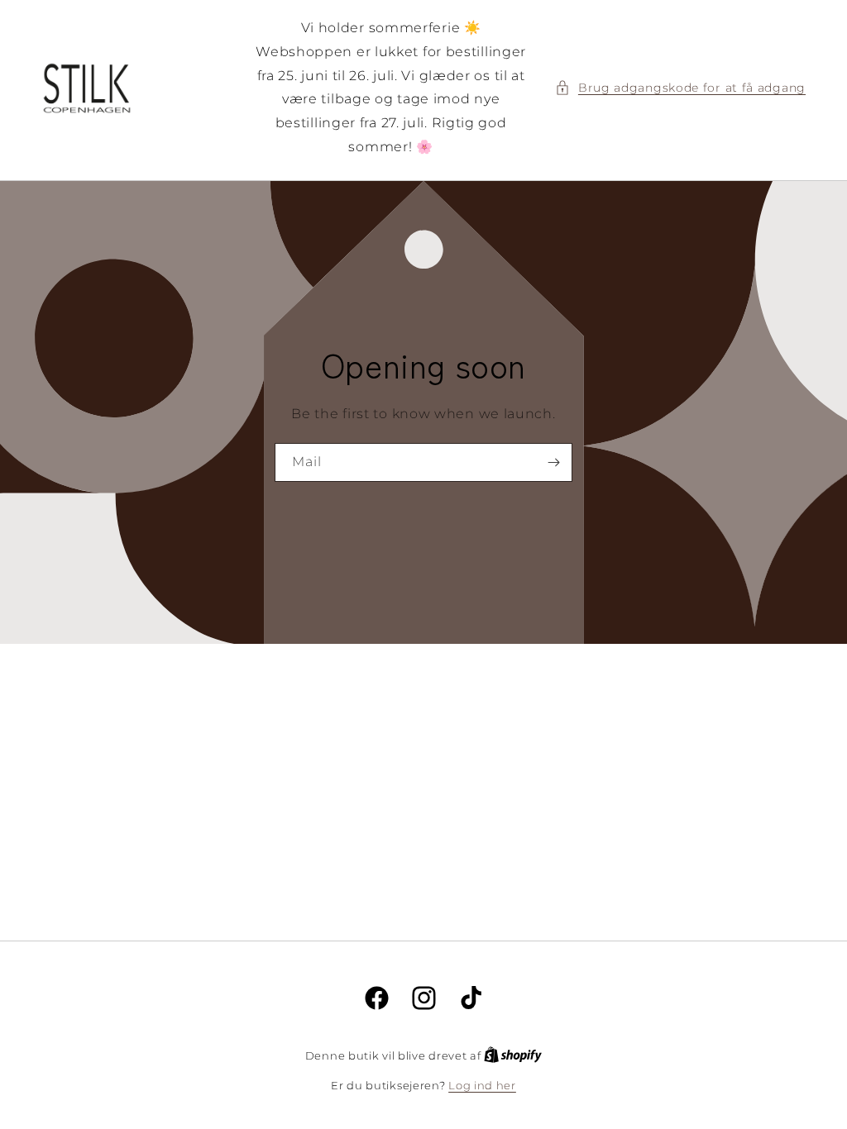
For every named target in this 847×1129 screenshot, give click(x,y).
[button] (680, 88)
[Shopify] (513, 1055)
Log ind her (482, 1085)
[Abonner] (553, 462)
